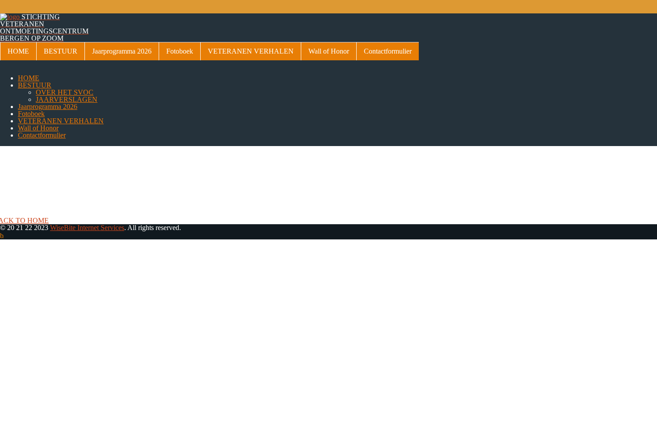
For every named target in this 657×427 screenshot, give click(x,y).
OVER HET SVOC (64, 92)
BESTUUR (60, 51)
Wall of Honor (328, 51)
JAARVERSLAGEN (66, 99)
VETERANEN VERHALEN (251, 51)
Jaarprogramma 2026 (122, 51)
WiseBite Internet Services (87, 227)
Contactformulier (388, 51)
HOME (18, 51)
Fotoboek (179, 51)
